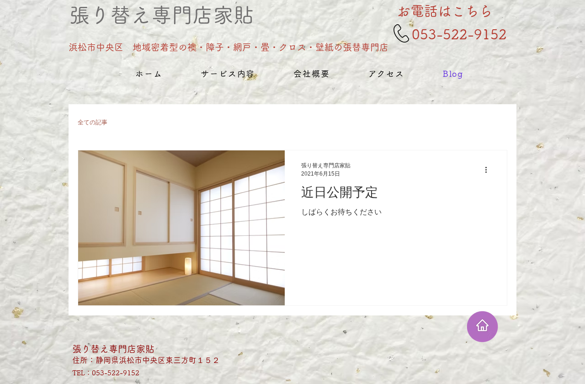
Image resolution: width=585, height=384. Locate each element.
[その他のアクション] (489, 169)
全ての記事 (92, 122)
